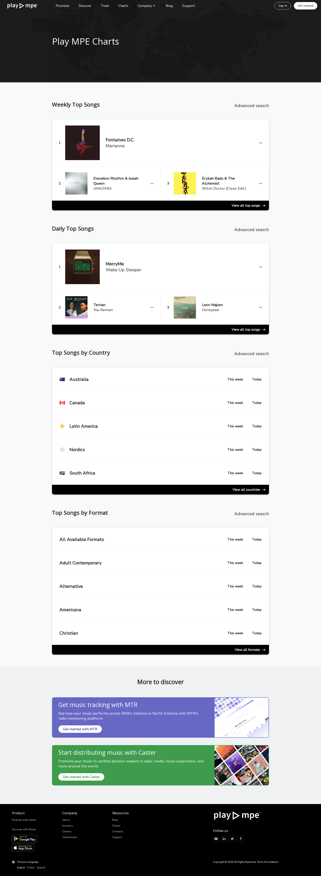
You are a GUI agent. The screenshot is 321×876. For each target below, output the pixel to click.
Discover (85, 6)
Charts (123, 6)
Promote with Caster (24, 820)
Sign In (282, 6)
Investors (67, 825)
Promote (62, 6)
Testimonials (69, 837)
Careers (67, 831)
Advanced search (251, 106)
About (65, 820)
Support (188, 6)
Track (105, 6)
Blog (169, 6)
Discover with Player (24, 829)
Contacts (117, 831)
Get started (305, 6)
